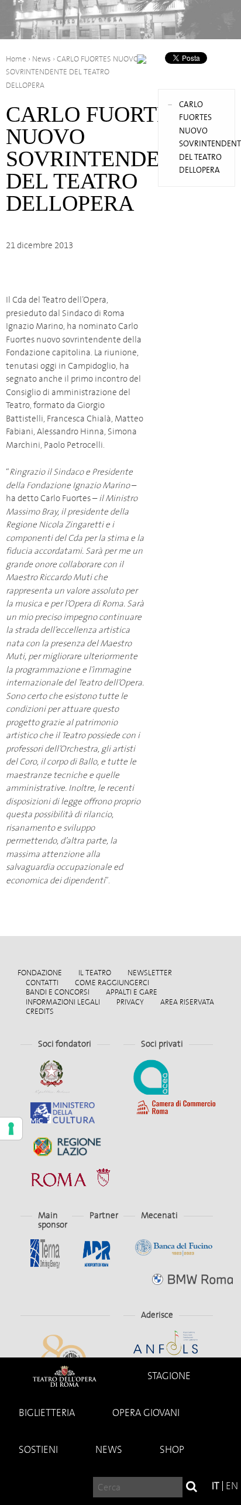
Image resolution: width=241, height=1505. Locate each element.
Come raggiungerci (112, 983)
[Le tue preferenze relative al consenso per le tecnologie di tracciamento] (11, 1128)
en (232, 1486)
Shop (172, 1449)
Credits (40, 1011)
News (108, 1449)
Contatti (42, 983)
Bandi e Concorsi (57, 992)
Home (64, 1375)
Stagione (169, 1376)
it (215, 1486)
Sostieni (38, 1449)
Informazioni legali (63, 1002)
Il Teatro (94, 973)
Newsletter (150, 973)
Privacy (130, 1002)
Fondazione (40, 973)
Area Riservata (187, 1002)
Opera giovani (146, 1413)
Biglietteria (47, 1413)
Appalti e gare (131, 992)
